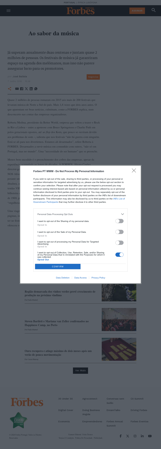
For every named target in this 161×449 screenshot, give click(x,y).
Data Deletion (62, 277)
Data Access (80, 277)
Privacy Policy (98, 277)
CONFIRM (58, 266)
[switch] (119, 221)
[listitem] (80, 214)
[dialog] (80, 224)
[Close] (135, 171)
